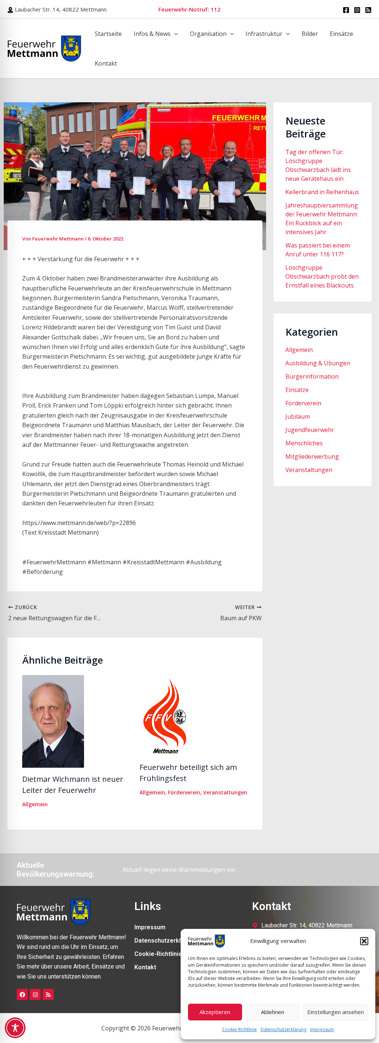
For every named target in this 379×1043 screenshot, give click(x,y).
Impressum (322, 1029)
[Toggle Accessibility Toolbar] (15, 1027)
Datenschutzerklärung (283, 1029)
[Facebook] (346, 10)
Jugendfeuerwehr (309, 430)
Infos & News (152, 34)
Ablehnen (272, 1012)
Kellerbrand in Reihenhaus (322, 192)
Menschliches (304, 443)
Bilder (310, 34)
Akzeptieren (214, 1012)
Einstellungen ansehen (335, 1012)
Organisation (208, 34)
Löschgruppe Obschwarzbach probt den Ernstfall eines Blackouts (322, 276)
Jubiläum (297, 416)
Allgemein (35, 804)
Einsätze (341, 34)
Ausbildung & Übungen (317, 363)
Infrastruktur (263, 34)
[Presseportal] (368, 10)
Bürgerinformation (312, 376)
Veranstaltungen (225, 792)
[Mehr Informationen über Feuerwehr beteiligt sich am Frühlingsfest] (171, 715)
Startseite (108, 34)
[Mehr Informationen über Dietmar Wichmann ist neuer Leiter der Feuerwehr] (53, 721)
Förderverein (184, 792)
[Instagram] (357, 10)
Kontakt (106, 63)
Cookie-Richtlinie (239, 1029)
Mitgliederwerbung (312, 456)
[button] (364, 941)
